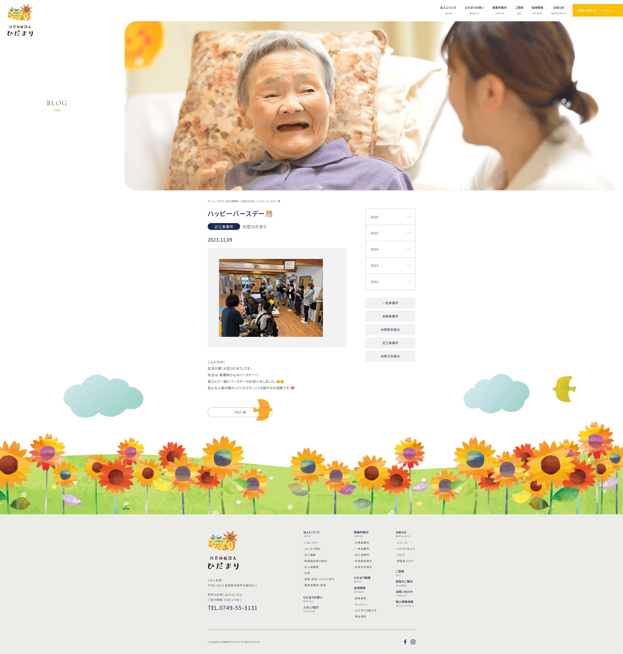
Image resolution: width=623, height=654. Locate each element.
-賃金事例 (360, 616)
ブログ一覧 (240, 412)
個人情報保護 (405, 603)
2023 (375, 265)
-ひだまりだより (405, 548)
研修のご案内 (404, 583)
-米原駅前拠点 (363, 561)
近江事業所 (390, 343)
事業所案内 (361, 534)
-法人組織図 (311, 567)
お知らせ (403, 534)
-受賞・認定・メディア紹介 (319, 579)
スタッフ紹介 (311, 609)
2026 (375, 216)
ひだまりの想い (313, 599)
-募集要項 (360, 598)
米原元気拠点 (390, 356)
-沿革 (306, 573)
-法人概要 (309, 554)
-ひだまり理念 (312, 548)
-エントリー (361, 604)
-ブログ (400, 554)
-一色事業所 (361, 548)
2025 (375, 233)
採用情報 (360, 589)
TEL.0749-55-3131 (233, 607)
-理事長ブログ (404, 561)
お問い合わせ (404, 593)
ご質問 (400, 573)
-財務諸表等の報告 (315, 561)
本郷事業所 (390, 316)
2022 (375, 281)
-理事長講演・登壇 (314, 585)
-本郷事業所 (361, 542)
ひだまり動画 (362, 579)
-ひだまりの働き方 (365, 610)
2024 (375, 249)
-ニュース (401, 542)
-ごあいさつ (310, 542)
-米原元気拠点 (363, 567)
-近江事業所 (361, 554)
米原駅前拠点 (390, 329)
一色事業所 (390, 303)
